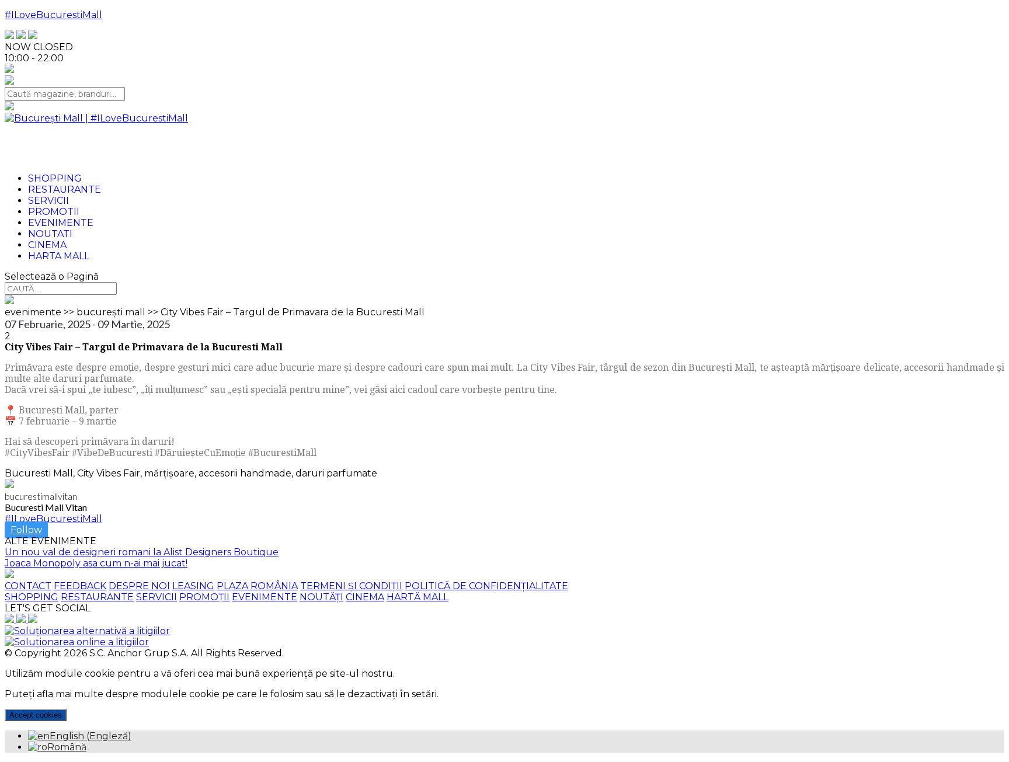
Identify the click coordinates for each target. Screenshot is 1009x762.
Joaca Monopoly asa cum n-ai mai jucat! (96, 563)
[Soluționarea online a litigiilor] (77, 642)
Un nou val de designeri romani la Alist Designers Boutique (142, 552)
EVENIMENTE (264, 597)
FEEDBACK (80, 585)
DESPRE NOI (139, 585)
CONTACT (28, 585)
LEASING (193, 585)
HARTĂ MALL (417, 597)
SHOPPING (31, 597)
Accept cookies (35, 715)
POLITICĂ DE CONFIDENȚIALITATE (486, 585)
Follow (26, 529)
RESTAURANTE (97, 597)
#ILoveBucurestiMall (53, 14)
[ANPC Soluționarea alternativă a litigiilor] (87, 630)
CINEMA (365, 597)
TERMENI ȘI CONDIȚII (351, 585)
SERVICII (156, 597)
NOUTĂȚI (321, 597)
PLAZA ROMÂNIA (257, 585)
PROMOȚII (204, 597)
